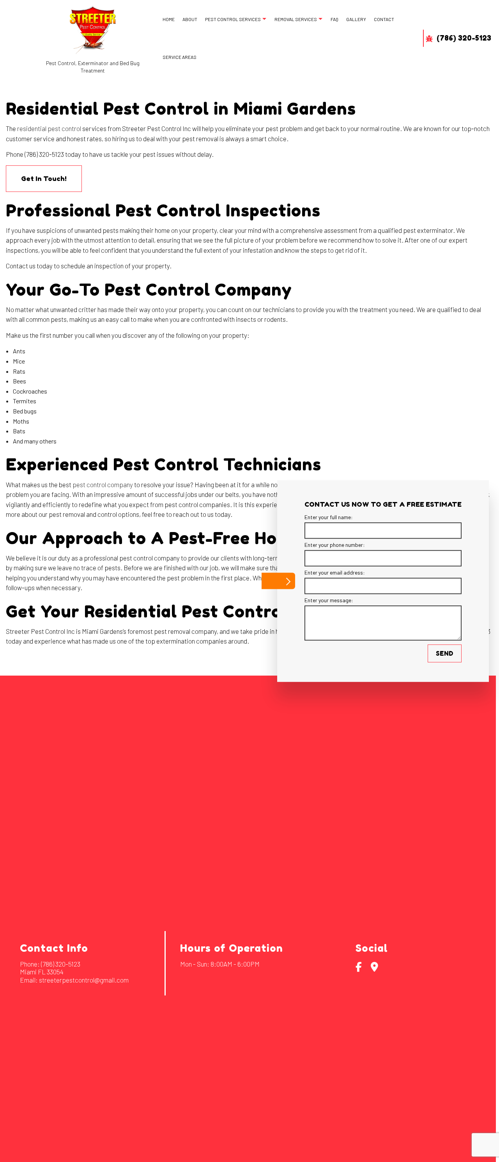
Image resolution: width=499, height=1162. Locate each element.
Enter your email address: (334, 572)
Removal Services (295, 19)
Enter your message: (328, 600)
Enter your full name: (328, 517)
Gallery (356, 19)
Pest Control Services (233, 19)
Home (169, 19)
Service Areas (179, 57)
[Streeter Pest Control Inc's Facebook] (359, 968)
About (189, 19)
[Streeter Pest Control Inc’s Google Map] (374, 968)
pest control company (103, 484)
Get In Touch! (44, 178)
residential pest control (49, 128)
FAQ (334, 19)
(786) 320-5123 (463, 38)
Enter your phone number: (334, 544)
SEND (444, 653)
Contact (384, 19)
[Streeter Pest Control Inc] (93, 29)
